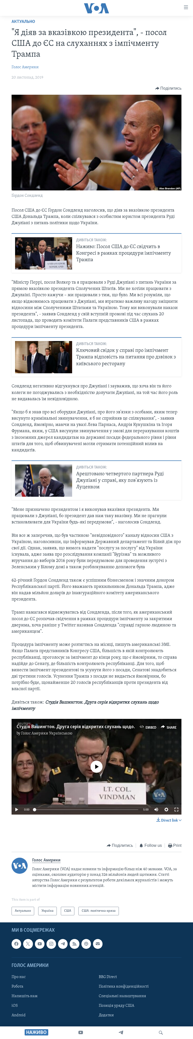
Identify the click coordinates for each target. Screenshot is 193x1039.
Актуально (23, 22)
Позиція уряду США (116, 1006)
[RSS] (74, 944)
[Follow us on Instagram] (51, 944)
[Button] (168, 88)
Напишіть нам (24, 996)
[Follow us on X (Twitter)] (28, 944)
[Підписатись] (98, 944)
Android (19, 1015)
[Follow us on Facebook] (16, 944)
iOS (15, 1006)
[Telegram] (121, 1032)
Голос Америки (25, 67)
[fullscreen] (176, 810)
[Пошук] (160, 1032)
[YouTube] (80, 1032)
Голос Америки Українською (46, 733)
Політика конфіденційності (124, 987)
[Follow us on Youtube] (39, 944)
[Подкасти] (86, 944)
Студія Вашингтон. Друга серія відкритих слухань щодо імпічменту (87, 726)
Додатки (106, 1015)
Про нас (19, 977)
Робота (17, 987)
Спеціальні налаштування (122, 996)
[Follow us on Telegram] (63, 944)
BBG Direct (108, 977)
